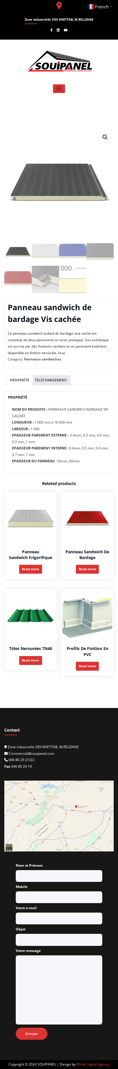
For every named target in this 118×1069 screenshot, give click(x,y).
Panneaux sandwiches (42, 359)
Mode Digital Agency (92, 1064)
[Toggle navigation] (59, 88)
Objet (20, 929)
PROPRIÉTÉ (19, 380)
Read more (30, 569)
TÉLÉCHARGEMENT (51, 380)
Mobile (21, 886)
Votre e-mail (26, 907)
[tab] (19, 380)
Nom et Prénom (29, 865)
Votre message (28, 950)
